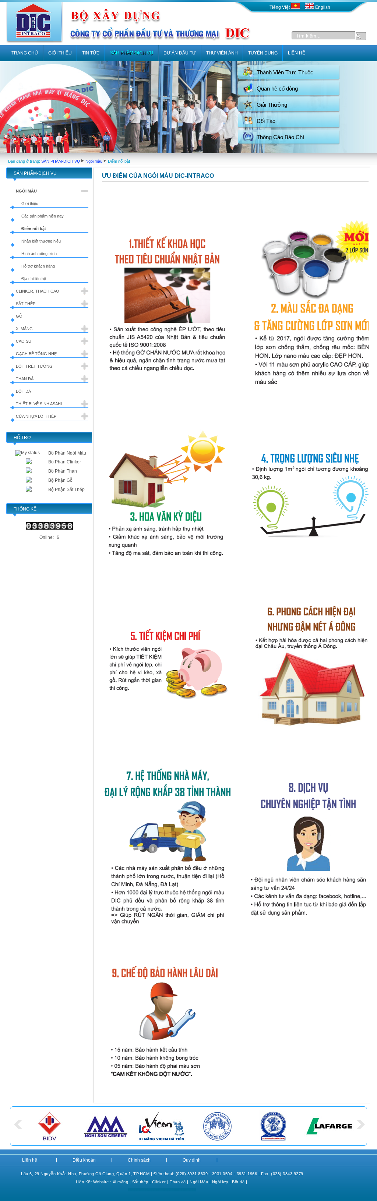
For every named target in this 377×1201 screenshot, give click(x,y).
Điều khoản (84, 1160)
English (322, 7)
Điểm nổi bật (33, 228)
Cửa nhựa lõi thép (36, 416)
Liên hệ (29, 1160)
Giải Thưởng (272, 105)
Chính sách (139, 1160)
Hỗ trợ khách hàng (38, 266)
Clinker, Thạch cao (37, 291)
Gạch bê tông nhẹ (36, 354)
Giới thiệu (29, 203)
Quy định (192, 1160)
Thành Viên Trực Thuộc (285, 72)
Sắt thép (25, 303)
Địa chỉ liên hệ (33, 278)
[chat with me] (29, 462)
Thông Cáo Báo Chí (280, 137)
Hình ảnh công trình (39, 253)
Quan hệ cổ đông (277, 88)
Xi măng (24, 328)
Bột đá (23, 391)
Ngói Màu (199, 1182)
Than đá (25, 379)
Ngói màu (93, 161)
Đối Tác (266, 121)
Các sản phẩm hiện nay (42, 216)
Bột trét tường (34, 366)
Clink (157, 1182)
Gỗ (19, 316)
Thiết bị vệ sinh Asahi (39, 404)
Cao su (23, 341)
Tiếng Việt (280, 7)
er (164, 1182)
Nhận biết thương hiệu (41, 241)
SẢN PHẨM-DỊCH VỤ (60, 161)
